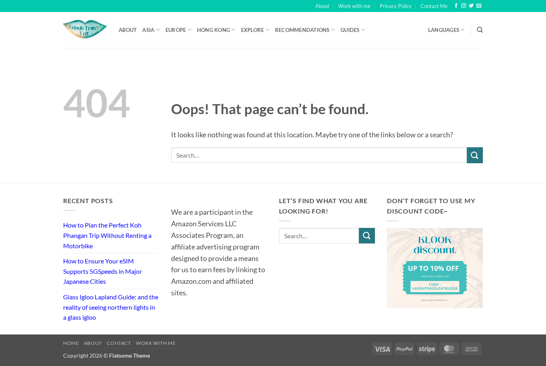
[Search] (480, 30)
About (322, 6)
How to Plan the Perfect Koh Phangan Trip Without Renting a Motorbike (107, 235)
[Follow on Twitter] (471, 6)
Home (71, 343)
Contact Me (434, 6)
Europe (175, 30)
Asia (148, 30)
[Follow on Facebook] (456, 6)
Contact (119, 343)
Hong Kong (213, 30)
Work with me (354, 6)
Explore (252, 30)
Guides (350, 30)
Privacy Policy (396, 6)
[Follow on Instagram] (463, 6)
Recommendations (302, 30)
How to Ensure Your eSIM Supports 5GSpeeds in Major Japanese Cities (102, 271)
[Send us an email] (478, 6)
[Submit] (475, 155)
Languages (443, 30)
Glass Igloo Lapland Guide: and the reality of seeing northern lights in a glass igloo (110, 307)
